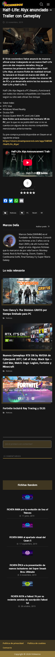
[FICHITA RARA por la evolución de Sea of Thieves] (27, 499)
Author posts (41, 226)
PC (28, 213)
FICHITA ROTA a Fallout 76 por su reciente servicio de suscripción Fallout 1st (27, 599)
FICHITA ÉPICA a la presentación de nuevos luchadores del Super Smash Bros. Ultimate (27, 568)
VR (42, 213)
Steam (34, 213)
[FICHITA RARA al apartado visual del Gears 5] (27, 527)
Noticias (13, 213)
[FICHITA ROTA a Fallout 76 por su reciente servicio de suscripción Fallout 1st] (27, 586)
